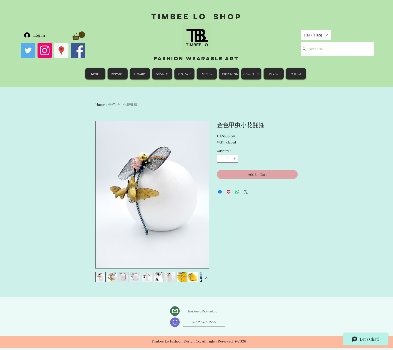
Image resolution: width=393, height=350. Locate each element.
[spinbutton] (227, 159)
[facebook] (78, 50)
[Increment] (234, 159)
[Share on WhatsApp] (237, 191)
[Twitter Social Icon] (28, 50)
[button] (78, 35)
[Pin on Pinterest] (228, 191)
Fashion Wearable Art (196, 58)
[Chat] (175, 322)
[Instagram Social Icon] (45, 50)
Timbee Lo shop (196, 16)
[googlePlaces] (61, 50)
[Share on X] (246, 191)
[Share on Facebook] (220, 191)
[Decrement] (220, 159)
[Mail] (175, 311)
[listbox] (316, 35)
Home (100, 104)
